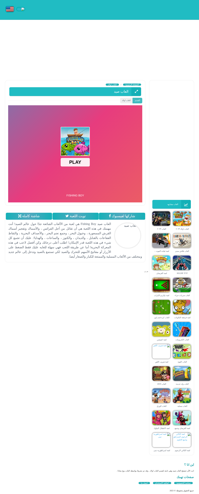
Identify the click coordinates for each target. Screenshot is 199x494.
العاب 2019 (161, 384)
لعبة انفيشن (162, 340)
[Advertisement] (99, 46)
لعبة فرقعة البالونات (182, 317)
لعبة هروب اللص (161, 362)
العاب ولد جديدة (182, 384)
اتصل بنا (144, 483)
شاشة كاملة (30, 216)
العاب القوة (182, 362)
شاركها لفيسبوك (123, 216)
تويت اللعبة (77, 216)
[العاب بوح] (164, 9)
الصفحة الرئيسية (132, 85)
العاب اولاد (112, 85)
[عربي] (20, 9)
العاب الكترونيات (182, 340)
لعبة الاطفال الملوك (162, 428)
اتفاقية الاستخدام (162, 483)
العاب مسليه (182, 406)
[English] (10, 9)
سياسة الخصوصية (183, 483)
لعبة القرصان (161, 273)
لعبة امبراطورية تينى (162, 450)
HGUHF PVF (182, 273)
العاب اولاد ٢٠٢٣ (182, 229)
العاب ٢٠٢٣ (161, 229)
